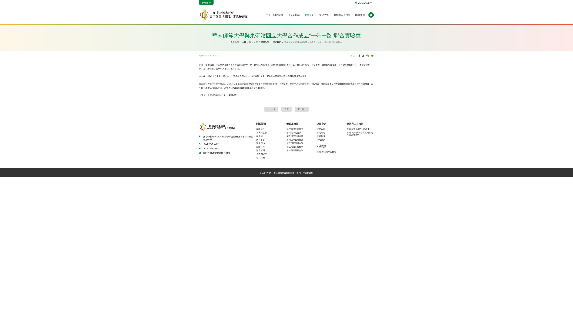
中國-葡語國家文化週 (326, 151)
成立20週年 (261, 153)
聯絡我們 (360, 15)
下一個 (301, 109)
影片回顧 (260, 157)
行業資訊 (321, 139)
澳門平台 (260, 139)
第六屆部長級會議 (294, 128)
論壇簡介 (260, 128)
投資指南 (321, 132)
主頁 (268, 15)
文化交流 (324, 15)
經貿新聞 (277, 42)
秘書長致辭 (261, 132)
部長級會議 (294, 15)
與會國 (259, 135)
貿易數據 (321, 135)
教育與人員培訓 (342, 15)
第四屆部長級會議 (294, 139)
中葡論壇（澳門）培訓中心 (359, 128)
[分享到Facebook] (359, 55)
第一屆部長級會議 (294, 150)
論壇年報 (260, 146)
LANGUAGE (363, 2)
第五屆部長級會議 (294, 135)
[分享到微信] (367, 55)
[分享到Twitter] (363, 55)
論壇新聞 (260, 150)
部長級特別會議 (293, 132)
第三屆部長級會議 (294, 143)
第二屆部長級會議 (294, 146)
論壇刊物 (260, 143)
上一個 (272, 109)
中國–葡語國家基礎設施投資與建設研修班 (360, 133)
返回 (286, 109)
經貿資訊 (310, 15)
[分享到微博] (372, 55)
